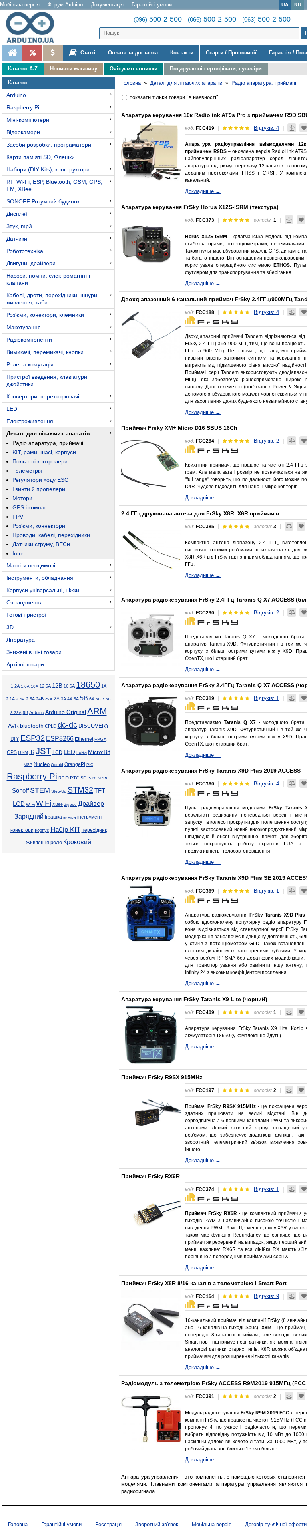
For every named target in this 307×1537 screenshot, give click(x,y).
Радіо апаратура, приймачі (47, 443)
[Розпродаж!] (32, 53)
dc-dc (67, 724)
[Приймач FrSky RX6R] (151, 1212)
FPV (17, 516)
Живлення (37, 842)
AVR (13, 726)
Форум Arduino (65, 5)
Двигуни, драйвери (31, 263)
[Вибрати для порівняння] (291, 127)
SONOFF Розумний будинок (43, 201)
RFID (63, 777)
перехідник (94, 830)
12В (57, 685)
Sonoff (20, 790)
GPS (12, 752)
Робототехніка (24, 251)
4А (69, 698)
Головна (18, 1524)
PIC (89, 764)
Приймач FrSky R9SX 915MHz (161, 1077)
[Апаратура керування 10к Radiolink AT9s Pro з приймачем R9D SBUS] (151, 151)
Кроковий (77, 842)
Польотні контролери (40, 461)
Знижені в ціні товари (34, 652)
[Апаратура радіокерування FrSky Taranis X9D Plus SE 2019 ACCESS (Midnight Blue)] (151, 914)
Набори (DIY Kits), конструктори (48, 169)
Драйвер (91, 803)
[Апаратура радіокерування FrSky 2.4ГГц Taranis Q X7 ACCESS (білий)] (151, 636)
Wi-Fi (30, 804)
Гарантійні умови (152, 5)
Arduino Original (65, 712)
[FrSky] (211, 320)
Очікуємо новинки (133, 69)
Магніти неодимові (30, 565)
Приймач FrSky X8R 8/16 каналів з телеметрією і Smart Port (204, 1283)
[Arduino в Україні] (33, 27)
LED (11, 409)
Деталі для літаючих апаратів (48, 433)
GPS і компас (29, 507)
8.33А (16, 712)
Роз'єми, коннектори (38, 526)
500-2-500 (158, 19)
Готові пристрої (26, 615)
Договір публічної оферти (276, 1524)
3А (63, 698)
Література (20, 639)
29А (48, 699)
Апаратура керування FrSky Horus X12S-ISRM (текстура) (200, 207)
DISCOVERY (93, 726)
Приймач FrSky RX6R (150, 1176)
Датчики (16, 238)
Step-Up (58, 791)
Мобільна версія (20, 5)
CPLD (50, 726)
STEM (40, 790)
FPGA (100, 739)
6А (91, 698)
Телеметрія (27, 470)
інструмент (89, 817)
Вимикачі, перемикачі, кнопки (45, 352)
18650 (88, 685)
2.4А (20, 699)
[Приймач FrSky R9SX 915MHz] (151, 1113)
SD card (88, 777)
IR (31, 752)
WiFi (43, 803)
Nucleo (42, 764)
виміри (69, 817)
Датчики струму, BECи (41, 544)
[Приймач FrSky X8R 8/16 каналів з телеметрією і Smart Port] (151, 1319)
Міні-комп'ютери (27, 120)
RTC (74, 777)
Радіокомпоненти (29, 339)
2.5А (30, 698)
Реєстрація (108, 1524)
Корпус (42, 830)
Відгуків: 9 (266, 1296)
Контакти (181, 53)
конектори (22, 830)
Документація (107, 5)
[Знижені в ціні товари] (52, 53)
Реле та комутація (30, 364)
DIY (14, 739)
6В (98, 699)
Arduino (16, 95)
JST (43, 751)
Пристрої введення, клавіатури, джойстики (47, 380)
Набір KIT (65, 829)
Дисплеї (16, 214)
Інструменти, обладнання (39, 578)
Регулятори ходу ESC (40, 480)
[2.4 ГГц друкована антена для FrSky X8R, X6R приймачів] (151, 549)
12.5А (45, 686)
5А (76, 698)
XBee (57, 804)
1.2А (15, 686)
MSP (28, 764)
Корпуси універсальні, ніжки (42, 590)
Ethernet (84, 739)
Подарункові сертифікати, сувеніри (216, 69)
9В (25, 712)
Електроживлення (29, 421)
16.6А (69, 686)
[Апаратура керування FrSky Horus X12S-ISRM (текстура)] (151, 243)
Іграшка (53, 817)
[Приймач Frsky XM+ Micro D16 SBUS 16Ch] (151, 464)
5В (84, 698)
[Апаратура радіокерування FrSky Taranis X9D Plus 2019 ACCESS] (151, 807)
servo (104, 778)
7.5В (106, 699)
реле (56, 842)
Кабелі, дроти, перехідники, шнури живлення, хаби (51, 299)
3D (10, 627)
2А (57, 699)
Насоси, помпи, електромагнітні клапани (48, 279)
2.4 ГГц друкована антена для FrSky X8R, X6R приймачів (200, 513)
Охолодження (24, 602)
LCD (57, 752)
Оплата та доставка (133, 53)
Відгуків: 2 (266, 441)
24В (40, 698)
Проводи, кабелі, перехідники (51, 535)
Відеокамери (23, 132)
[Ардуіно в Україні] (12, 53)
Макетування (23, 327)
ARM (97, 711)
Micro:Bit (99, 752)
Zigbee (70, 804)
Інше (18, 553)
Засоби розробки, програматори (48, 144)
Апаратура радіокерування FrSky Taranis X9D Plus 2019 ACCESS (211, 771)
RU (297, 4)
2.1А (10, 698)
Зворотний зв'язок (156, 1524)
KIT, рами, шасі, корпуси (44, 452)
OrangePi (74, 764)
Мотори (22, 498)
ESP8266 (60, 738)
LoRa (81, 752)
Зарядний (29, 816)
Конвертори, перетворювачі (42, 396)
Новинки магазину (73, 69)
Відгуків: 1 (266, 698)
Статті (87, 53)
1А (103, 686)
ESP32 (32, 738)
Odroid (57, 764)
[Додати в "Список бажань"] (301, 219)
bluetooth (32, 725)
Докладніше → (203, 191)
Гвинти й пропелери (38, 489)
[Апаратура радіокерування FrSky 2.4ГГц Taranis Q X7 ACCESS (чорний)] (151, 721)
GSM (23, 752)
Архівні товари (25, 664)
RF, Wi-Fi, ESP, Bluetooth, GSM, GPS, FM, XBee (54, 185)
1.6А (25, 686)
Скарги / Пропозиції (231, 53)
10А (34, 686)
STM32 (80, 789)
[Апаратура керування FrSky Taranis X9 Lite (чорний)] (151, 1035)
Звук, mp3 (19, 226)
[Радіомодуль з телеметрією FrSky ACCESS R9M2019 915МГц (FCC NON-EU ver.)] (151, 1419)
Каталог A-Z (23, 69)
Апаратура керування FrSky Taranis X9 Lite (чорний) (194, 999)
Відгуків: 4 (266, 128)
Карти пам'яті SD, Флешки (40, 157)
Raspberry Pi (22, 107)
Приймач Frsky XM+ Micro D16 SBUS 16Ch (179, 428)
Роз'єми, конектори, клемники (45, 315)
